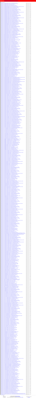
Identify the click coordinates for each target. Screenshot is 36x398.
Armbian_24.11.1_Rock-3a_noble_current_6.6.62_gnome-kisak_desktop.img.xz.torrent (10, 294)
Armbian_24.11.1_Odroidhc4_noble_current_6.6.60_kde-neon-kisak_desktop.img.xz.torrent (10, 212)
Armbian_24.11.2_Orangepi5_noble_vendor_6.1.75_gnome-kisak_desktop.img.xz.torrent (10, 259)
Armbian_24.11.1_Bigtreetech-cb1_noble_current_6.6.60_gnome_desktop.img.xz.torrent (10, 51)
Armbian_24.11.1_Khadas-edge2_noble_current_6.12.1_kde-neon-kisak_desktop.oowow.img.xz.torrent (11, 88)
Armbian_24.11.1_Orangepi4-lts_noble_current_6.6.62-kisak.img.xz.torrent (9, 236)
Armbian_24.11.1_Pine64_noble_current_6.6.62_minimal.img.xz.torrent (8, 277)
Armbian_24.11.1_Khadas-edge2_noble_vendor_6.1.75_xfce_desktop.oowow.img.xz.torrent (10, 93)
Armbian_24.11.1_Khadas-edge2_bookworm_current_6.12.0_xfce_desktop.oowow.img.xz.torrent (10, 78)
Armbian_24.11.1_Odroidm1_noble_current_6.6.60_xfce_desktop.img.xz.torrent (9, 219)
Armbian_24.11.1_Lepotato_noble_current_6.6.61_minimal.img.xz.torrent (8, 137)
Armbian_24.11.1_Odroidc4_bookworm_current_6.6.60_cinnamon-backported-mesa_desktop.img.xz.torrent (12, 203)
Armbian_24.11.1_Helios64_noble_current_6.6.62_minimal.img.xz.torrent (8, 60)
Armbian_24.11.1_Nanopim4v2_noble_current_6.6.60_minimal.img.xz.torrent (9, 196)
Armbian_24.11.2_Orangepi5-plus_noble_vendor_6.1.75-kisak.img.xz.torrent (9, 247)
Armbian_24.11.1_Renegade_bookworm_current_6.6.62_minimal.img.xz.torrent (9, 285)
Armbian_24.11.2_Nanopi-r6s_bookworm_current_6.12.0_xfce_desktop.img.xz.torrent (10, 182)
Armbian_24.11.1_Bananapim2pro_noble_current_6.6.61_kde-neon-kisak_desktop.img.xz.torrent (11, 15)
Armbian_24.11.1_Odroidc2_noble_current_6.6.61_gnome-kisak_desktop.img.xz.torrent (10, 200)
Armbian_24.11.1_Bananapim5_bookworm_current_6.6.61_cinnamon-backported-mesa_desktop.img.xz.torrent (12, 23)
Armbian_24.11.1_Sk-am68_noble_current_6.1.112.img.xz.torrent (8, 345)
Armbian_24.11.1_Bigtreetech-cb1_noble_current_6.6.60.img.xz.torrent (8, 50)
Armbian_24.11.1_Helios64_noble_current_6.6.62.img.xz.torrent (8, 58)
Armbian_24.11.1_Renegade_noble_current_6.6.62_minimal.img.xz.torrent (8, 290)
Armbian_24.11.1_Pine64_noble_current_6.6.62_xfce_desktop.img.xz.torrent (9, 278)
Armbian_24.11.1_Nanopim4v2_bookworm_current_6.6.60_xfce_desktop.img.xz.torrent (10, 184)
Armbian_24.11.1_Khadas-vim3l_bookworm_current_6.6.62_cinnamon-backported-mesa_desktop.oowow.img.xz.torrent (13, 116)
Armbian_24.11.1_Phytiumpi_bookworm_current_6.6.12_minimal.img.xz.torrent (9, 266)
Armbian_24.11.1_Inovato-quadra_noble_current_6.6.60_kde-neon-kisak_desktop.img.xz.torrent (11, 65)
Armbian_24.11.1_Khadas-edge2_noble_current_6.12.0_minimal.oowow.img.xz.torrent (10, 85)
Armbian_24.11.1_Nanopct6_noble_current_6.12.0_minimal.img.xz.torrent (8, 168)
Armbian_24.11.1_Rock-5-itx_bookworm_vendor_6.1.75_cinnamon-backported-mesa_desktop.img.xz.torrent (12, 297)
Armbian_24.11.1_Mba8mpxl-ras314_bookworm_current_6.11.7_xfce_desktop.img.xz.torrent (10, 140)
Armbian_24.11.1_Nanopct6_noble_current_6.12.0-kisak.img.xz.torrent (8, 165)
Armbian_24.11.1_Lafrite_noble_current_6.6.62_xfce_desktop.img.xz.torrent (9, 132)
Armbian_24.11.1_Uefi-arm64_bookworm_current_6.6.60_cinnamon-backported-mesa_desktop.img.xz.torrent (12, 379)
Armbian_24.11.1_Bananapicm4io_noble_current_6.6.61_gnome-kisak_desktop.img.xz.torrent (10, 9)
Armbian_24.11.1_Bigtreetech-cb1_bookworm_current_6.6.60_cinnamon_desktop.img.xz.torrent (11, 48)
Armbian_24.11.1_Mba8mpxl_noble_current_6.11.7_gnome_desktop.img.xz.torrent (9, 147)
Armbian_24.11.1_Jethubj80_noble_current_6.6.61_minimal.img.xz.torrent (9, 76)
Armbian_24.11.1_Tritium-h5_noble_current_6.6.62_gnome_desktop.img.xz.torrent (9, 376)
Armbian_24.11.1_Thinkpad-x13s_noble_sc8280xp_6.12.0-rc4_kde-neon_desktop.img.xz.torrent (11, 364)
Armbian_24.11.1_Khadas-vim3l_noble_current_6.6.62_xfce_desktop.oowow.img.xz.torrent (10, 121)
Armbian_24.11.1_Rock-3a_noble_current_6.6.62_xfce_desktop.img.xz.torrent (9, 296)
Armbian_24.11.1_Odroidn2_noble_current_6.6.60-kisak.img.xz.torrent (8, 222)
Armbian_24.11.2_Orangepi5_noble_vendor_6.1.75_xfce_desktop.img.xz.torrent (9, 270)
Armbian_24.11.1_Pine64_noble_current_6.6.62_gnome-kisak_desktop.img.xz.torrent (10, 276)
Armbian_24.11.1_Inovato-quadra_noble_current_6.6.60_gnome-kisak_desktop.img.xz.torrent (10, 64)
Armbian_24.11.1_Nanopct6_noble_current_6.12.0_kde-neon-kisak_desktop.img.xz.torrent (10, 167)
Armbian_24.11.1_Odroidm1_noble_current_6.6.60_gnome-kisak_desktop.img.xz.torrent (10, 217)
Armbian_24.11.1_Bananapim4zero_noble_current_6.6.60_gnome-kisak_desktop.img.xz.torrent (10, 20)
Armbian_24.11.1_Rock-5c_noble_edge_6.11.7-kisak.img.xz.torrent (8, 318)
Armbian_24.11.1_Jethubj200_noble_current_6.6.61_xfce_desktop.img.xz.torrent (9, 74)
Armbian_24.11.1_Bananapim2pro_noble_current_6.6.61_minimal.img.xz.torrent (9, 16)
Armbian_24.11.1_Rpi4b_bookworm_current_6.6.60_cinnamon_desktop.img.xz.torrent (9, 331)
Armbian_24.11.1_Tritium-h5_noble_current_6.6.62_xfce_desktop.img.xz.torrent (9, 378)
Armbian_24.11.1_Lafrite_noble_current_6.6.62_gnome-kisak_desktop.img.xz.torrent (10, 130)
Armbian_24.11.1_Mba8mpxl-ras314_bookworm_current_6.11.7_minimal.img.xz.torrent (10, 139)
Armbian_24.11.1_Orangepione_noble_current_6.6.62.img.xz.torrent (8, 261)
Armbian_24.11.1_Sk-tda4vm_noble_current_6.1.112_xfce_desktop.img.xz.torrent (9, 357)
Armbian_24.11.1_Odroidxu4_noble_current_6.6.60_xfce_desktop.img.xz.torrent (9, 228)
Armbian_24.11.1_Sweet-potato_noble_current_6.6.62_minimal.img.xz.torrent (9, 362)
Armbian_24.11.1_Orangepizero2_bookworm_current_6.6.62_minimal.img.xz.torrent (9, 263)
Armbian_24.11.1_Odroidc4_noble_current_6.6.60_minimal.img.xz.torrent (8, 207)
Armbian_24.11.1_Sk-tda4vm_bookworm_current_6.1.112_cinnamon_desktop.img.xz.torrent (10, 352)
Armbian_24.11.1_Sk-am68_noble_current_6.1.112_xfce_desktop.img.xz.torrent (9, 348)
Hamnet (17, 396)
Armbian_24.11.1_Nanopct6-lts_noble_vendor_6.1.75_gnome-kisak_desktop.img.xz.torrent (10, 158)
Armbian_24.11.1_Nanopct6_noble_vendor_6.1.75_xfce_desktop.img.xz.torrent (9, 172)
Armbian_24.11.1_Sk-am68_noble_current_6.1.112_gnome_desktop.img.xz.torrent (9, 346)
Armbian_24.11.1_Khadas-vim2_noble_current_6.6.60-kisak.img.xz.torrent (9, 107)
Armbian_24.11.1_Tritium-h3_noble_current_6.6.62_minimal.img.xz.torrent (9, 372)
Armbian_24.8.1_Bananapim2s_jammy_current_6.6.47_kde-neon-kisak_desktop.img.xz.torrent (10, 39)
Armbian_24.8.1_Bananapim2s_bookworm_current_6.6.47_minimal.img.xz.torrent (9, 37)
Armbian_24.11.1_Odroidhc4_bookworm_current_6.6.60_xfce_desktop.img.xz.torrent (9, 210)
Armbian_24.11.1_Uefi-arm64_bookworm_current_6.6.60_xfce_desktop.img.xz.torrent (10, 381)
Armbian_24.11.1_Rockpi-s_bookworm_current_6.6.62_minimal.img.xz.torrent (9, 329)
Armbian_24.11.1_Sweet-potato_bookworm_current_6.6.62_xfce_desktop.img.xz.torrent (10, 359)
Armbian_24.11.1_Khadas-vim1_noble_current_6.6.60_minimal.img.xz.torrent (9, 98)
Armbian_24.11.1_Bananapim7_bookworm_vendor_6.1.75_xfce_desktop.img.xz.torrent (9, 32)
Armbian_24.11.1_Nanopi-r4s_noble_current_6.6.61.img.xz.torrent (8, 179)
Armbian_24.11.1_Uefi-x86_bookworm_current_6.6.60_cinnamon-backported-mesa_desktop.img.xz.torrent (12, 386)
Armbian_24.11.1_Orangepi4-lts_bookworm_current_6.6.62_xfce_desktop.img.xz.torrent (10, 235)
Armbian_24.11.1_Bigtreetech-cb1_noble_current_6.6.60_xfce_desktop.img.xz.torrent (10, 53)
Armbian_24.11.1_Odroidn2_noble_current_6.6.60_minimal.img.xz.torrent (8, 224)
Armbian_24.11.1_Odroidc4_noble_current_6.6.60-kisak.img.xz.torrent (8, 205)
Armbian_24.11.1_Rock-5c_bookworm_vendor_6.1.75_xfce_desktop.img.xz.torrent (9, 317)
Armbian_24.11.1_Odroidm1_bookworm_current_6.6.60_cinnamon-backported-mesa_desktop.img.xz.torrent (12, 214)
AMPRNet (19, 396)
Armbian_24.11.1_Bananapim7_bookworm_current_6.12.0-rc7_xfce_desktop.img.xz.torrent (10, 30)
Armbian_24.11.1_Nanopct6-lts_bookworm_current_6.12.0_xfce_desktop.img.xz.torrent (10, 151)
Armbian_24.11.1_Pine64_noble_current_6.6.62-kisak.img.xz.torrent (8, 275)
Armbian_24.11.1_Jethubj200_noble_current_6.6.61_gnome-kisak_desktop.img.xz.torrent (10, 72)
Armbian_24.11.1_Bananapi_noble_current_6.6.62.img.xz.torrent (8, 4)
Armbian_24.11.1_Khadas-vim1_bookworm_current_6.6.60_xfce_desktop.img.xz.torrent (10, 95)
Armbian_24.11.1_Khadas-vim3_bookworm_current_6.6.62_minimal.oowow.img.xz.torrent (10, 111)
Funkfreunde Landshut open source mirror (11, 0)
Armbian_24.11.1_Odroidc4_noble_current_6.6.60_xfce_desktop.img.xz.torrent (9, 208)
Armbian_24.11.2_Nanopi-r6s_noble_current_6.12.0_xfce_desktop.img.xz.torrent (9, 191)
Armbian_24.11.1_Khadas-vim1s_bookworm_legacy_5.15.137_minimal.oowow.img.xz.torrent (10, 100)
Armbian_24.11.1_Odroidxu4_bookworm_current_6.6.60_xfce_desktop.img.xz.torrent (9, 226)
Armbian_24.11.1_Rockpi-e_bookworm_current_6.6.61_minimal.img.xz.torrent (9, 327)
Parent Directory (3, 2)
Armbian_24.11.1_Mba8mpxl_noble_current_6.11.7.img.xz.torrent (8, 146)
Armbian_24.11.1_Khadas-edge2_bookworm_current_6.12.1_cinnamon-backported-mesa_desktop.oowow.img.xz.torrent (13, 79)
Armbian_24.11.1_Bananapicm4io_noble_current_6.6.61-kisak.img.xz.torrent (9, 8)
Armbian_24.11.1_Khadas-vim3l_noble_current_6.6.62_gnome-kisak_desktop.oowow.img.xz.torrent (11, 119)
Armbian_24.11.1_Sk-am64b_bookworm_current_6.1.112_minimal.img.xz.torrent (9, 339)
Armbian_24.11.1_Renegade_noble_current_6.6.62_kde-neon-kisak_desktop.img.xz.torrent (10, 289)
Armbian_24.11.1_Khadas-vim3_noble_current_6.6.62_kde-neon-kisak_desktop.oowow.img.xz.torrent (11, 114)
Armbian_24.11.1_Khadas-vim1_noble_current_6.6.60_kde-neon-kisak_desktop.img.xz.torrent (10, 97)
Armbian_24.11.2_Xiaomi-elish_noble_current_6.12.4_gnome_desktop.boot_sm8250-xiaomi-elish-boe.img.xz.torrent (13, 393)
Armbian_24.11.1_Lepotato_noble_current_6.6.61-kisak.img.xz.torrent (8, 135)
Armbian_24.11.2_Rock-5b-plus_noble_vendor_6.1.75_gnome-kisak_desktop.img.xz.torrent (10, 311)
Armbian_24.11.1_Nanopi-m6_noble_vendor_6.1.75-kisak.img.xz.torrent (8, 175)
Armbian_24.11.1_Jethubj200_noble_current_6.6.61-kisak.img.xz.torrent (8, 71)
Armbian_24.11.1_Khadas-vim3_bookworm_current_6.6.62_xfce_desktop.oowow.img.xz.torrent (10, 112)
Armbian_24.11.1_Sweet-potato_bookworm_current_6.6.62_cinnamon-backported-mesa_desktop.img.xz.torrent (12, 358)
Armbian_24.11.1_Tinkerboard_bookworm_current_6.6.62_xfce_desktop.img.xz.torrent (10, 367)
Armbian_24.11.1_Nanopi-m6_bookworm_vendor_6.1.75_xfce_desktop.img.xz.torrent (9, 174)
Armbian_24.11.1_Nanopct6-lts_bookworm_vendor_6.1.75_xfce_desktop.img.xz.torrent (10, 153)
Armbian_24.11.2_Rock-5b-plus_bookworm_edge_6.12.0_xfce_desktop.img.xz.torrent (9, 304)
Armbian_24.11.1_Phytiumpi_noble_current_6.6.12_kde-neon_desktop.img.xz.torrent (10, 271)
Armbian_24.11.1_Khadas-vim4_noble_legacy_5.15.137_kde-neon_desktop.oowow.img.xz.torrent (11, 125)
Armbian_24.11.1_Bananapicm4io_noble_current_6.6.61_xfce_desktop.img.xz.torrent (10, 11)
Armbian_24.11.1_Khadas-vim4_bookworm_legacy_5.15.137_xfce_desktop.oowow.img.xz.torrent (10, 123)
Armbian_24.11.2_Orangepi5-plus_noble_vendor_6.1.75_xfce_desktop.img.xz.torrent (10, 250)
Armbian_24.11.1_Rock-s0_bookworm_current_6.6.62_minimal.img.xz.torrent (9, 325)
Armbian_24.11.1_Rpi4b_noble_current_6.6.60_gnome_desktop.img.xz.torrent (9, 334)
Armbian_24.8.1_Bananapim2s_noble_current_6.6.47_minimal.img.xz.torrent (9, 41)
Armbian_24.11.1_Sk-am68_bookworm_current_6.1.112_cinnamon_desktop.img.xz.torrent (10, 341)
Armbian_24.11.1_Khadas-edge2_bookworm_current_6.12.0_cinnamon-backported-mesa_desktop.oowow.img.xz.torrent (13, 77)
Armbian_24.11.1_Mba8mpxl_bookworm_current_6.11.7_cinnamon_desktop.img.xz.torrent (10, 144)
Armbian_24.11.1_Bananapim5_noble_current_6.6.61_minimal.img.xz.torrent (9, 27)
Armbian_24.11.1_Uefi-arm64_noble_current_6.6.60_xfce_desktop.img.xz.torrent (9, 385)
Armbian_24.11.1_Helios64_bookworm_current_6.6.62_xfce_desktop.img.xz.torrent (9, 57)
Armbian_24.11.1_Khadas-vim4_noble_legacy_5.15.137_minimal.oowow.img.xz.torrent (10, 126)
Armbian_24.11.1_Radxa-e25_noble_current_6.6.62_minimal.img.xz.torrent (9, 283)
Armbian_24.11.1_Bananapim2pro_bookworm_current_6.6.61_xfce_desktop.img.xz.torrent (10, 13)
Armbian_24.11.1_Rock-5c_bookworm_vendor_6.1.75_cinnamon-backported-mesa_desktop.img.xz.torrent (11, 315)
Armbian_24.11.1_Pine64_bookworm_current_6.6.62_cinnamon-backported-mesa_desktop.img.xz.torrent (11, 273)
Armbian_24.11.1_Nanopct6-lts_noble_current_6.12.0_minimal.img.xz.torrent (9, 156)
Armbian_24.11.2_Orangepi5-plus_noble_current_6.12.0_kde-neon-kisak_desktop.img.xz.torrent (11, 245)
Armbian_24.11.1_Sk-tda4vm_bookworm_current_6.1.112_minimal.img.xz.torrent (9, 353)
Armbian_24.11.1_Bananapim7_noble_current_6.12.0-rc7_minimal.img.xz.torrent (9, 43)
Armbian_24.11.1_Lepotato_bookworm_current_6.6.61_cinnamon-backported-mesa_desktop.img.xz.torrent (12, 133)
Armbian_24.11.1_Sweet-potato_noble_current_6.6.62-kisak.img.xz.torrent (9, 360)
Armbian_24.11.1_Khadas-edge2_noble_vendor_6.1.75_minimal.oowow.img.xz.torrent (9, 92)
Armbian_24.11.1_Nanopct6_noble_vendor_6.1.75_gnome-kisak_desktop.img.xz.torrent (10, 170)
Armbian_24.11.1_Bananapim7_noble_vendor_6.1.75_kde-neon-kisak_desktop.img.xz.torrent (10, 46)
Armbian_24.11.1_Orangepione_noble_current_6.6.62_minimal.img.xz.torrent (9, 262)
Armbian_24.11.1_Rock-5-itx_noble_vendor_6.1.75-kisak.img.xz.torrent (8, 299)
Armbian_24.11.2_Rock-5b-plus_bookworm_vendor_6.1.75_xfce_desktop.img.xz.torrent (10, 306)
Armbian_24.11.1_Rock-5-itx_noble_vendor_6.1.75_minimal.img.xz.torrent (9, 301)
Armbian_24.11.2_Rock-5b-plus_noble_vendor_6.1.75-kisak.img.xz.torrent (9, 310)
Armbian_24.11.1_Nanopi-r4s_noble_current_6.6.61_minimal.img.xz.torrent (9, 180)
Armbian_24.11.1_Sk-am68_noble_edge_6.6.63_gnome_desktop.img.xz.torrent (9, 350)
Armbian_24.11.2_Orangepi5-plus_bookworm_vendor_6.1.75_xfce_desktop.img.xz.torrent (10, 243)
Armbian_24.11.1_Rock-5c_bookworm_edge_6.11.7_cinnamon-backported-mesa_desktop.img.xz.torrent (11, 313)
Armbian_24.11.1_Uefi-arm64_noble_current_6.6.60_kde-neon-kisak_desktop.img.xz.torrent (10, 383)
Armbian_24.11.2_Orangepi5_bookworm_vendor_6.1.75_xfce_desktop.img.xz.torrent (9, 254)
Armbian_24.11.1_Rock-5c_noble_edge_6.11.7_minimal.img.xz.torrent (8, 320)
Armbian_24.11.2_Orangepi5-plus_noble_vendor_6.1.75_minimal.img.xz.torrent (9, 249)
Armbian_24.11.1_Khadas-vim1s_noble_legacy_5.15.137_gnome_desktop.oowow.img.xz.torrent (10, 102)
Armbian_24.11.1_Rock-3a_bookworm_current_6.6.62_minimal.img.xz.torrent (9, 292)
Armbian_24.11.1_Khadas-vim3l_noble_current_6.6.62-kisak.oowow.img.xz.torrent (9, 118)
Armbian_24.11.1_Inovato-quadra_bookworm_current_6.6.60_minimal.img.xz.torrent (9, 62)
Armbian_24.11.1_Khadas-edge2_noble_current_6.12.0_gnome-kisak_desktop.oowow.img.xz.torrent (11, 84)
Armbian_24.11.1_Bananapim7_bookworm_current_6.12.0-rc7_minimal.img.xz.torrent (9, 29)
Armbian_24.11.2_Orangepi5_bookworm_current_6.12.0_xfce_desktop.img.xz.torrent (9, 252)
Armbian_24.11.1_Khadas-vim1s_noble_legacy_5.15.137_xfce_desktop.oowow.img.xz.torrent (10, 104)
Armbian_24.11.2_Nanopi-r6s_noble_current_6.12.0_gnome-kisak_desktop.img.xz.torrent (10, 189)
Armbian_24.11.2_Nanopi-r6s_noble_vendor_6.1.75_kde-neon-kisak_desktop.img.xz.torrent (10, 193)
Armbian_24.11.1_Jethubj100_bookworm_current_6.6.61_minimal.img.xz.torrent (9, 67)
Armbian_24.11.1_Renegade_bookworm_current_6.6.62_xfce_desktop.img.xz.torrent (9, 287)
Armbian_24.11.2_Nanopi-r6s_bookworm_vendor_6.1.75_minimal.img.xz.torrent (9, 187)
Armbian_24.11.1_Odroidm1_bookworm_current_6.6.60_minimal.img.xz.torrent (9, 215)
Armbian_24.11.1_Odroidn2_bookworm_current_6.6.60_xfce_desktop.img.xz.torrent (9, 221)
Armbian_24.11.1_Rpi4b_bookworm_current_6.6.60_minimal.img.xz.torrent (8, 332)
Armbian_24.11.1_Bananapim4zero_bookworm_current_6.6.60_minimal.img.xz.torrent (9, 18)
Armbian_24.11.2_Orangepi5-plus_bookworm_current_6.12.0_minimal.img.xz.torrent (9, 240)
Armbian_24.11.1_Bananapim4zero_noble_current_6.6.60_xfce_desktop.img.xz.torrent (10, 22)
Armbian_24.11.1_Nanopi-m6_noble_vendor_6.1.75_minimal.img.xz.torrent (8, 177)
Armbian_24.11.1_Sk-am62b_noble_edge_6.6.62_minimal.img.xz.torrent (8, 338)
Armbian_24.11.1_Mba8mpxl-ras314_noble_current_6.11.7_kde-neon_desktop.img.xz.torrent (10, 142)
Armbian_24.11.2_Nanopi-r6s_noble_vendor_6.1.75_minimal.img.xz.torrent (9, 194)
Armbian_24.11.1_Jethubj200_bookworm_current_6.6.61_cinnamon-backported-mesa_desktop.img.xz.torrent (12, 69)
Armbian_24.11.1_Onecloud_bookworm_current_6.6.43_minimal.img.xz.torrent (9, 229)
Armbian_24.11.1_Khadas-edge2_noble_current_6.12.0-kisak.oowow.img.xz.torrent (9, 83)
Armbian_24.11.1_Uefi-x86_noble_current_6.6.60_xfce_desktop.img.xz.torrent (9, 392)
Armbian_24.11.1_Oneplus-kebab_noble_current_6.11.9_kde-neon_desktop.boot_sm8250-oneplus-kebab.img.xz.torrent (13, 233)
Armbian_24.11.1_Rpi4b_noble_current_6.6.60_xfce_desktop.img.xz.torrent (9, 336)
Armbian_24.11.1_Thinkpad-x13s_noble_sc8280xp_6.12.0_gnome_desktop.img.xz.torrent (10, 365)
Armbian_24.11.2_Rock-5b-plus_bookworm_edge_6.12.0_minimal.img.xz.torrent (9, 303)
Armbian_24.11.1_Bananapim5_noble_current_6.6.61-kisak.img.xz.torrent (8, 25)
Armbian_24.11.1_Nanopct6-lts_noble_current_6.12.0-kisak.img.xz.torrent (9, 154)
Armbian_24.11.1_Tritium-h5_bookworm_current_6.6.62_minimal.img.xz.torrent (9, 374)
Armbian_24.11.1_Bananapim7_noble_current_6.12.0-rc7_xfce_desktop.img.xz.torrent (10, 44)
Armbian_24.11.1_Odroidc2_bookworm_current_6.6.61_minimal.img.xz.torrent (9, 198)
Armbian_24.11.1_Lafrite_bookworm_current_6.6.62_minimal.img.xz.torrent (9, 128)
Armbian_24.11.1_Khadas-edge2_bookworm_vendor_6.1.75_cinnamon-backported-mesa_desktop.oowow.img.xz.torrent (13, 81)
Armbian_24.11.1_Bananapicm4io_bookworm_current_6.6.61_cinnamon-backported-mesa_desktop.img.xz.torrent (12, 6)
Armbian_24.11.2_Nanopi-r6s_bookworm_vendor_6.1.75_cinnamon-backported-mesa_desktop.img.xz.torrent (12, 186)
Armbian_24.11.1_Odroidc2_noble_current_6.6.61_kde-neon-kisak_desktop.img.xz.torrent (10, 201)
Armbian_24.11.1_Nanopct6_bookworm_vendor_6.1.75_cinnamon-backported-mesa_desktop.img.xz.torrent (11, 163)
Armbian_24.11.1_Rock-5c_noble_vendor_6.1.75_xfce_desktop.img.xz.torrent (9, 324)
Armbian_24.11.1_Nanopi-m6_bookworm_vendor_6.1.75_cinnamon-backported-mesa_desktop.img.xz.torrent (12, 173)
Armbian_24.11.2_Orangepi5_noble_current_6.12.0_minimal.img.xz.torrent (9, 257)
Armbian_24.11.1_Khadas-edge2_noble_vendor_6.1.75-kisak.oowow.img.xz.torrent (9, 90)
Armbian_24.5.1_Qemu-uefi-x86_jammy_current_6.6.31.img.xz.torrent (8, 280)
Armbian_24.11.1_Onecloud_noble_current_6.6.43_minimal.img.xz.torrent (8, 231)
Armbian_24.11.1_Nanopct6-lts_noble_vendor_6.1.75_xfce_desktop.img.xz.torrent (9, 160)
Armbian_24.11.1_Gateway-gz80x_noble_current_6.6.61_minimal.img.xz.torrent (9, 55)
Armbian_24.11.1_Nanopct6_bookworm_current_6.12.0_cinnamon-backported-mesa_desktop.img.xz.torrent (12, 161)
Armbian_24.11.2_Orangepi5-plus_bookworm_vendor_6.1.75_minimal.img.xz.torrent (9, 242)
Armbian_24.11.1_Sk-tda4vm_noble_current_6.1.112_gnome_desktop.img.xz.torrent (9, 355)
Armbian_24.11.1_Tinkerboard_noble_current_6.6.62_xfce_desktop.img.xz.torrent (9, 369)
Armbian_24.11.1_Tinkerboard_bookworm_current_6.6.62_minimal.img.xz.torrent (9, 366)
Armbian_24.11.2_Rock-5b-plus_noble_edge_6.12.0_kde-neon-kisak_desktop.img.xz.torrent (10, 308)
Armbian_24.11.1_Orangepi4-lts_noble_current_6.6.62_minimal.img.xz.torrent (9, 238)
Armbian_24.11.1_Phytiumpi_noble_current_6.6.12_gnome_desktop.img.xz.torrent (9, 268)
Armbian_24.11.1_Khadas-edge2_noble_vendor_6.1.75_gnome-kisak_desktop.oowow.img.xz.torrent (11, 91)
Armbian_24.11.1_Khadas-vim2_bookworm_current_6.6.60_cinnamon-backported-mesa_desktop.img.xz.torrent (12, 105)
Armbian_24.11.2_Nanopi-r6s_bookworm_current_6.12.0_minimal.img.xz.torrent (9, 181)
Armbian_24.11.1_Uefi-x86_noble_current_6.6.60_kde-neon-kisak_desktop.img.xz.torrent (10, 390)
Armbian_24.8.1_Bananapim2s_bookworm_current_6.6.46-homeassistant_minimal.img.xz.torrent (11, 34)
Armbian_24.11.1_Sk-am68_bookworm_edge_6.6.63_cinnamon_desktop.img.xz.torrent (9, 343)
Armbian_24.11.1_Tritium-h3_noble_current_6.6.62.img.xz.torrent (8, 371)
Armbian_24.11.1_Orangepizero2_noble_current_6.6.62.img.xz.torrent (8, 264)
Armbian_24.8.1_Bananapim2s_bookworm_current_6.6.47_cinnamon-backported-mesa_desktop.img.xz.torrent (12, 36)
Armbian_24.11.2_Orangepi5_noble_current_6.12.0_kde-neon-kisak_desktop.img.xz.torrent (10, 256)
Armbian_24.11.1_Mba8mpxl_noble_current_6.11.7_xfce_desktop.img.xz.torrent (9, 149)
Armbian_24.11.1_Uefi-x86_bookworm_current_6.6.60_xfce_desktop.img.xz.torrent (9, 388)
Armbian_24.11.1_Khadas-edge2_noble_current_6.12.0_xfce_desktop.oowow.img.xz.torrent (10, 86)
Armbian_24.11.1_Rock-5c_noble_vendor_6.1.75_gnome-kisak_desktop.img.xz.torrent (10, 322)
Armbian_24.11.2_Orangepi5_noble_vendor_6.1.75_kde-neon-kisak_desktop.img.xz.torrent (10, 269)
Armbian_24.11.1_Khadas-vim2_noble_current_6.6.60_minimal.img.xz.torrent (9, 109)
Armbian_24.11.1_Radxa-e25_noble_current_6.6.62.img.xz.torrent (8, 282)
